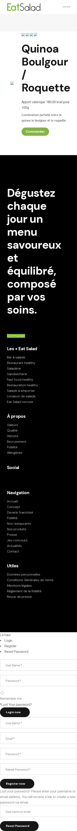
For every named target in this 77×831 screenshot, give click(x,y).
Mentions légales (19, 585)
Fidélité (12, 447)
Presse (12, 535)
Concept (13, 507)
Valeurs (12, 425)
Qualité (12, 430)
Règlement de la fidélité (24, 591)
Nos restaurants (19, 523)
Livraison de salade (21, 396)
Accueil (12, 501)
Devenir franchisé (20, 512)
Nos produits (16, 529)
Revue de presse (19, 597)
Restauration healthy (22, 385)
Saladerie (14, 368)
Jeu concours (17, 540)
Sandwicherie (17, 374)
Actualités (14, 546)
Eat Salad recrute (20, 402)
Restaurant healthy (21, 363)
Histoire (12, 436)
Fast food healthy (20, 379)
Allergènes (14, 453)
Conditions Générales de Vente (30, 580)
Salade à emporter (21, 391)
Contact (13, 551)
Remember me (11, 699)
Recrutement (16, 441)
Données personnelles (23, 574)
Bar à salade (16, 357)
